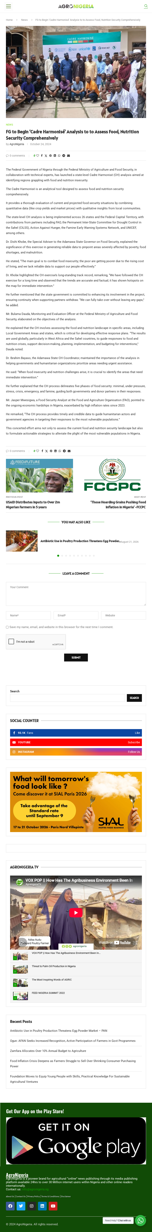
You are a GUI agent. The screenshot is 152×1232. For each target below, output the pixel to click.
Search (14, 691)
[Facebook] (10, 1206)
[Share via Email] (68, 155)
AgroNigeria (17, 144)
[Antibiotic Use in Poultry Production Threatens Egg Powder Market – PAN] (22, 541)
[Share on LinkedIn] (55, 155)
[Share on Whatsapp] (59, 155)
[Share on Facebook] (42, 155)
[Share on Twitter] (46, 155)
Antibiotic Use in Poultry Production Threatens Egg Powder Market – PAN (58, 1031)
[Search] (146, 6)
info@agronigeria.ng (35, 1189)
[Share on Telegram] (63, 155)
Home (9, 19)
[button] (11, 543)
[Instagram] (31, 1206)
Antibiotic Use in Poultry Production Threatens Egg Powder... (81, 541)
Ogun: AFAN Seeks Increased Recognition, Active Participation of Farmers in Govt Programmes (73, 1041)
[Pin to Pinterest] (50, 155)
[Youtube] (53, 1206)
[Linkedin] (42, 1206)
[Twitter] (21, 1206)
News (24, 19)
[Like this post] (37, 155)
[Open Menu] (8, 6)
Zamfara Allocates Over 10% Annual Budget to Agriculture (48, 1051)
